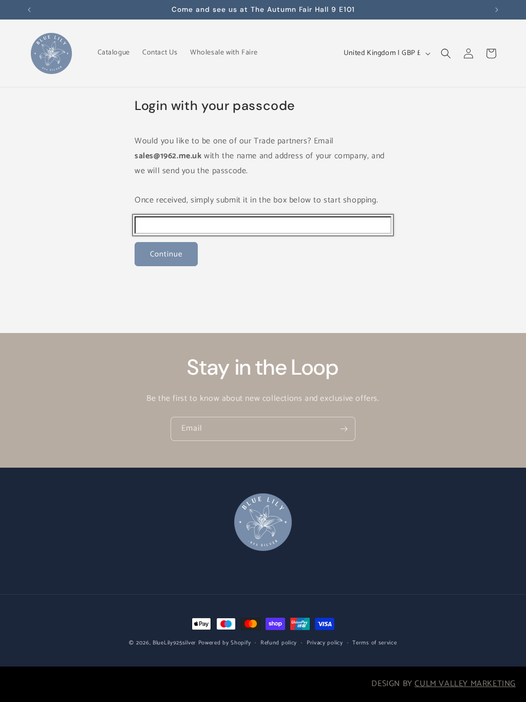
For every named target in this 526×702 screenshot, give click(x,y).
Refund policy (278, 643)
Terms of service (374, 643)
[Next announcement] (496, 10)
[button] (446, 53)
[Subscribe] (343, 429)
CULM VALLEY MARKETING (465, 684)
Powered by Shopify (224, 643)
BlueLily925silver (174, 643)
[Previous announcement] (29, 10)
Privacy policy (325, 643)
